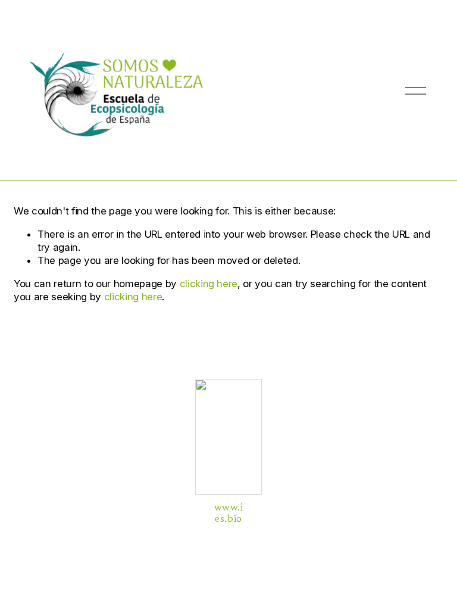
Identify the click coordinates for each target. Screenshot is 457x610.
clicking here (209, 284)
